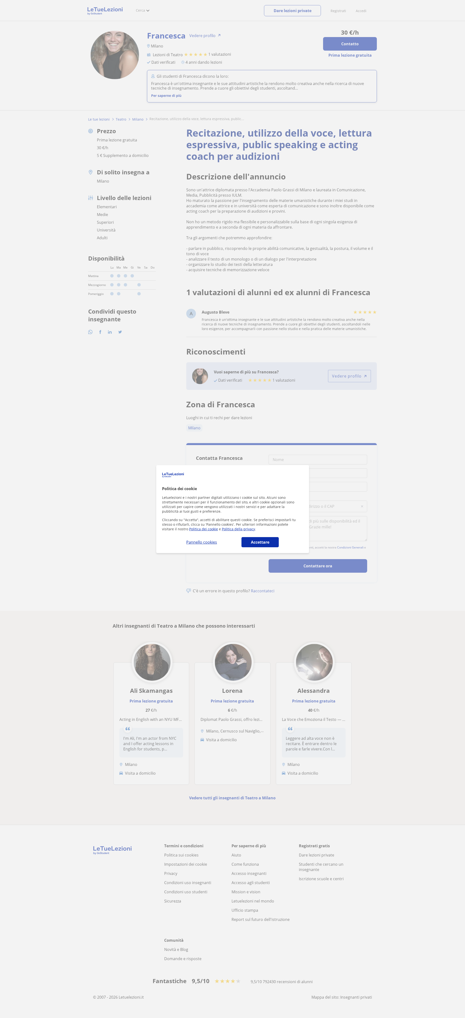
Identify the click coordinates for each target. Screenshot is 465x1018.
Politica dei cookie (203, 529)
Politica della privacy (238, 529)
